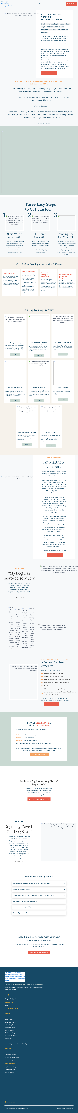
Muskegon (19, 740)
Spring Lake (19, 735)
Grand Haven (20, 732)
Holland (18, 737)
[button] (39, 4)
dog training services (31, 944)
